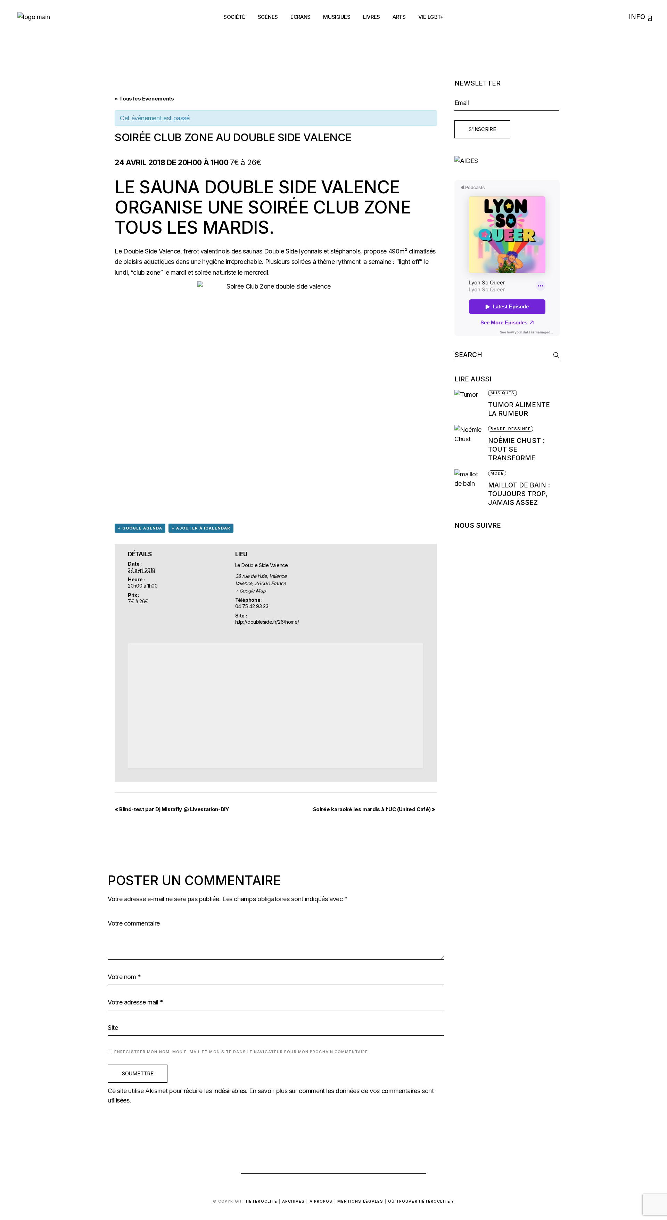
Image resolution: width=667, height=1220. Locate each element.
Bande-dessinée (511, 428)
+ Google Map (250, 590)
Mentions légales (360, 1201)
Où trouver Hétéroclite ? (421, 1201)
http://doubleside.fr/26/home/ (267, 622)
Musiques (503, 392)
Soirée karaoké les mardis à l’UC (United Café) (374, 809)
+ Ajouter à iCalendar (201, 528)
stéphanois (345, 251)
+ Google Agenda (140, 528)
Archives (293, 1201)
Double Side (281, 251)
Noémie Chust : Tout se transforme (516, 449)
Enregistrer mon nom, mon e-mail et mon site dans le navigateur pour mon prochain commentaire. (241, 1051)
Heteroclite (261, 1201)
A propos (321, 1201)
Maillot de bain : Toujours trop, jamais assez (519, 494)
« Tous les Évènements (144, 98)
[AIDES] (507, 160)
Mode (497, 473)
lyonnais (311, 251)
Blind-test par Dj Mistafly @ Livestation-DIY (172, 809)
